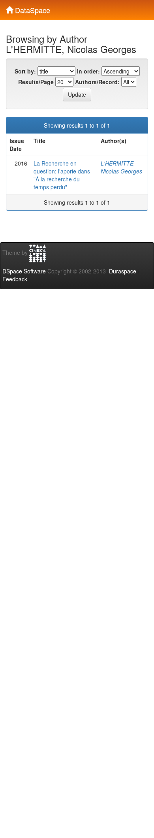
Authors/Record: (97, 82)
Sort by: (25, 71)
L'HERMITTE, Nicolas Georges (121, 167)
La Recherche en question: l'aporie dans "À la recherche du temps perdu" (62, 175)
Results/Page (36, 82)
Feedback (14, 279)
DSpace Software (24, 271)
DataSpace (31, 8)
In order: (88, 71)
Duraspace (122, 271)
